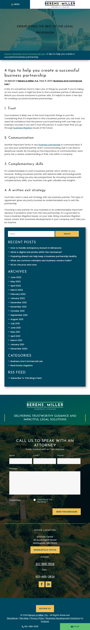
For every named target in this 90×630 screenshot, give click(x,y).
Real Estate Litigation (22, 365)
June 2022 (16, 277)
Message (13, 468)
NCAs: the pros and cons (24, 264)
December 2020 (19, 348)
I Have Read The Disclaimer (44, 500)
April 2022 (16, 285)
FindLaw (45, 621)
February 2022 (18, 294)
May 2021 (15, 331)
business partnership (49, 144)
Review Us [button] (45, 608)
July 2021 (15, 323)
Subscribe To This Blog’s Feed (26, 378)
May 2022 (16, 281)
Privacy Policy (37, 618)
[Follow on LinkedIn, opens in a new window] (48, 584)
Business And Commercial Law (27, 361)
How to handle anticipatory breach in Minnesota (36, 247)
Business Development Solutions (63, 618)
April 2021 (15, 336)
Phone (60, 455)
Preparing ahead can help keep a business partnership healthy (44, 256)
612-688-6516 (45, 564)
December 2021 (19, 302)
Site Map (24, 618)
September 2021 (19, 315)
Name (12, 455)
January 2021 (17, 344)
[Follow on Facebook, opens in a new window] (42, 584)
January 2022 (18, 298)
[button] (15, 4)
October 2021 (18, 310)
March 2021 (16, 340)
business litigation (22, 127)
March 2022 (17, 289)
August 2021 (17, 319)
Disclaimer (15, 500)
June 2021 (16, 327)
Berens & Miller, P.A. (28, 80)
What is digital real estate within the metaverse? (36, 252)
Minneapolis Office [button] (45, 549)
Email (36, 455)
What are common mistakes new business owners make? (41, 260)
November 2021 (19, 306)
